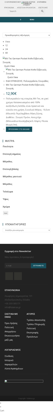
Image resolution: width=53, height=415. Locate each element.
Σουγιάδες (43, 81)
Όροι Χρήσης (11, 323)
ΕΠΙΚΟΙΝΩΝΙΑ (9, 8)
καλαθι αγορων (29, 2)
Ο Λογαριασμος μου (13, 2)
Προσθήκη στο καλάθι (19, 129)
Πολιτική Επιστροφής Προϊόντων (32, 332)
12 (6, 45)
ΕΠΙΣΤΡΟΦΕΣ (43, 8)
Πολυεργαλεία (30, 81)
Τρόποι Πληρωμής (36, 324)
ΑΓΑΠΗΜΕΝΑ (41, 2)
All (6, 52)
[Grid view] (3, 30)
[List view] (5, 30)
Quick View (9, 66)
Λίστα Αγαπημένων (14, 368)
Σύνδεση (26, 5)
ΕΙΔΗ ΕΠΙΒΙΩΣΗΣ (14, 81)
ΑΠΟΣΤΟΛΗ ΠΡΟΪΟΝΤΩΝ (26, 8)
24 (6, 49)
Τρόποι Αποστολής (36, 320)
